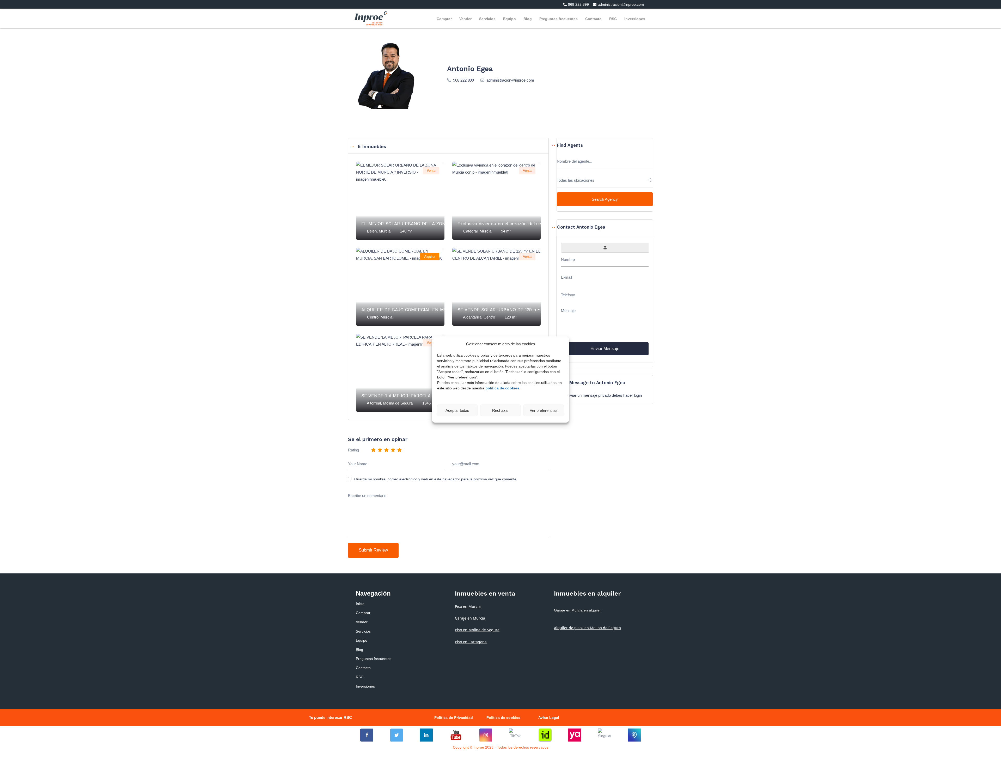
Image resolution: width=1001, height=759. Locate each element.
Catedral (470, 231)
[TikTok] (515, 735)
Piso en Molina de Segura (477, 629)
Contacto (593, 19)
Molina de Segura (398, 403)
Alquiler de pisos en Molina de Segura (587, 627)
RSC (613, 19)
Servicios (487, 19)
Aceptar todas (457, 410)
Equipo (509, 19)
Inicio (360, 604)
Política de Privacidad (453, 717)
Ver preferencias (544, 410)
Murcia (384, 231)
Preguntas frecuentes (558, 19)
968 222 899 (463, 80)
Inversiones (634, 19)
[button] (574, 4)
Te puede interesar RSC (330, 717)
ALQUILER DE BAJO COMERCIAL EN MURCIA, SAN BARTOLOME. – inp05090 (443, 309)
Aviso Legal (548, 717)
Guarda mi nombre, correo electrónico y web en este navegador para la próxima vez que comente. (435, 479)
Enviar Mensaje (604, 348)
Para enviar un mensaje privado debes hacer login (599, 395)
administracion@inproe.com (510, 80)
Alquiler (429, 257)
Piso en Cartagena (471, 641)
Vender (465, 19)
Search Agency (605, 199)
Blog (527, 19)
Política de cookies (503, 717)
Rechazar (500, 410)
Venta (431, 171)
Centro (373, 317)
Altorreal (374, 403)
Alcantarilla (472, 317)
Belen (372, 231)
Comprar (444, 19)
